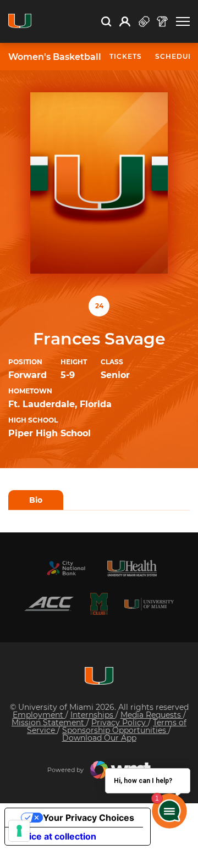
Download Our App (99, 738)
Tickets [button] (125, 56)
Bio (35, 500)
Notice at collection (55, 836)
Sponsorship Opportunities (115, 730)
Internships (93, 715)
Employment (39, 715)
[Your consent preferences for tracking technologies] (19, 830)
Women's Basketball (54, 57)
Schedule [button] (176, 56)
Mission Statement (49, 722)
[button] (183, 21)
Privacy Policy (119, 722)
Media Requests (151, 715)
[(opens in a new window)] (66, 568)
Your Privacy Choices (88, 817)
